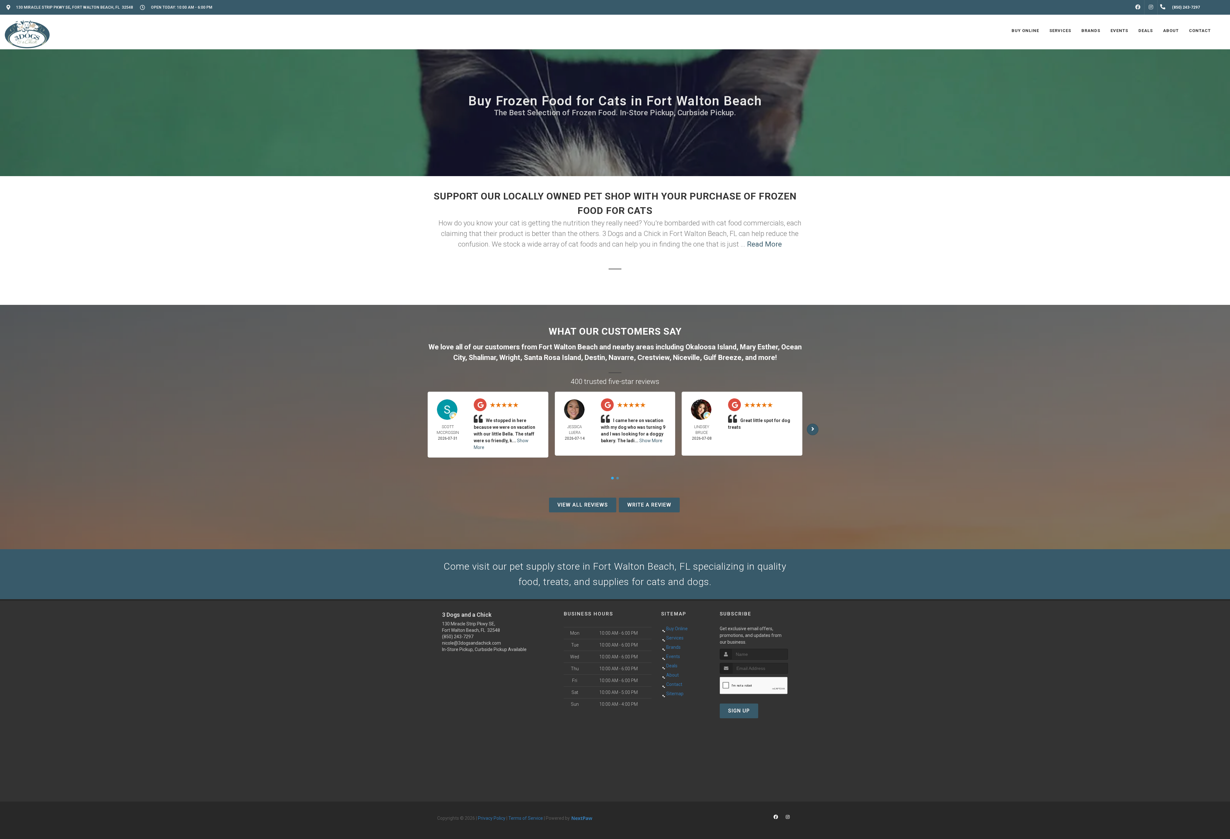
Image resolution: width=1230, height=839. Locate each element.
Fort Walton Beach (568, 347)
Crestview (653, 358)
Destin (595, 358)
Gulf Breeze (722, 358)
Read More (764, 244)
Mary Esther (759, 347)
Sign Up (739, 711)
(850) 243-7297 (457, 636)
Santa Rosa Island (552, 358)
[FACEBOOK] (1137, 7)
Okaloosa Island (710, 347)
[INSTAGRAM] (1150, 7)
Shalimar (482, 358)
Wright (509, 358)
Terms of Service (525, 818)
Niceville (686, 358)
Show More (650, 440)
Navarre (621, 358)
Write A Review (649, 505)
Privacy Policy (491, 818)
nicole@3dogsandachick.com (471, 643)
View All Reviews (582, 505)
